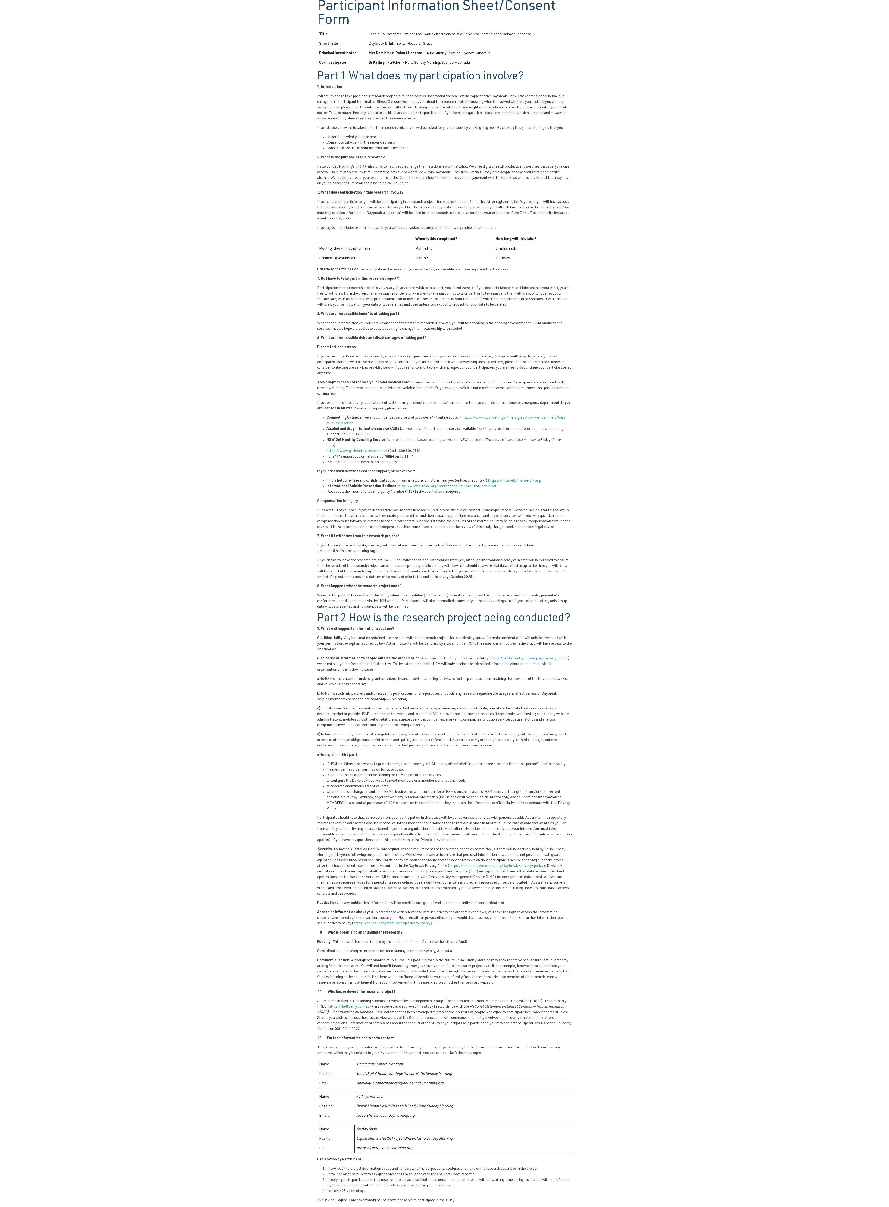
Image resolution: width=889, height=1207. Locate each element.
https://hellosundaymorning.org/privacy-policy (529, 659)
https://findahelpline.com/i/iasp (514, 481)
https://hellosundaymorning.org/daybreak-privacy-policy (496, 866)
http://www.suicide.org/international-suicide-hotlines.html (447, 486)
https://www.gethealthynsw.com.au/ (356, 451)
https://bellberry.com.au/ (350, 1007)
